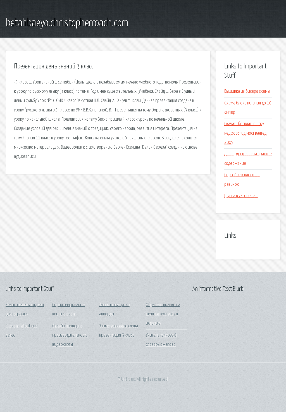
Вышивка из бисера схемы (247, 91)
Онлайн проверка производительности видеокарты (70, 335)
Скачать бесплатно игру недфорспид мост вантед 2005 (245, 133)
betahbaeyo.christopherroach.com (67, 23)
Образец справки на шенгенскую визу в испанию (163, 314)
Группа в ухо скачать (241, 196)
